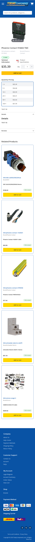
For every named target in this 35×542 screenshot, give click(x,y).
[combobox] (17, 13)
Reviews (4, 131)
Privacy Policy (23, 534)
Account (6, 461)
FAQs (5, 464)
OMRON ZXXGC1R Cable (10, 405)
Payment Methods (9, 443)
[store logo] (17, 4)
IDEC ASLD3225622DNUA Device (12, 184)
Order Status (7, 480)
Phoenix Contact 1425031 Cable (12, 239)
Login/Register (8, 474)
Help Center (7, 440)
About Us (6, 437)
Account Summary (9, 477)
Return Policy (7, 449)
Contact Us (6, 459)
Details (3, 114)
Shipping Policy (8, 446)
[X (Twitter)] (26, 527)
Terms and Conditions (13, 534)
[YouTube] (30, 527)
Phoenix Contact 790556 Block (11, 294)
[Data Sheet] (17, 61)
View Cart (6, 483)
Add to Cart (17, 195)
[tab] (17, 114)
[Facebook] (22, 527)
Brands (5, 493)
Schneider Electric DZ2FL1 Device (12, 350)
